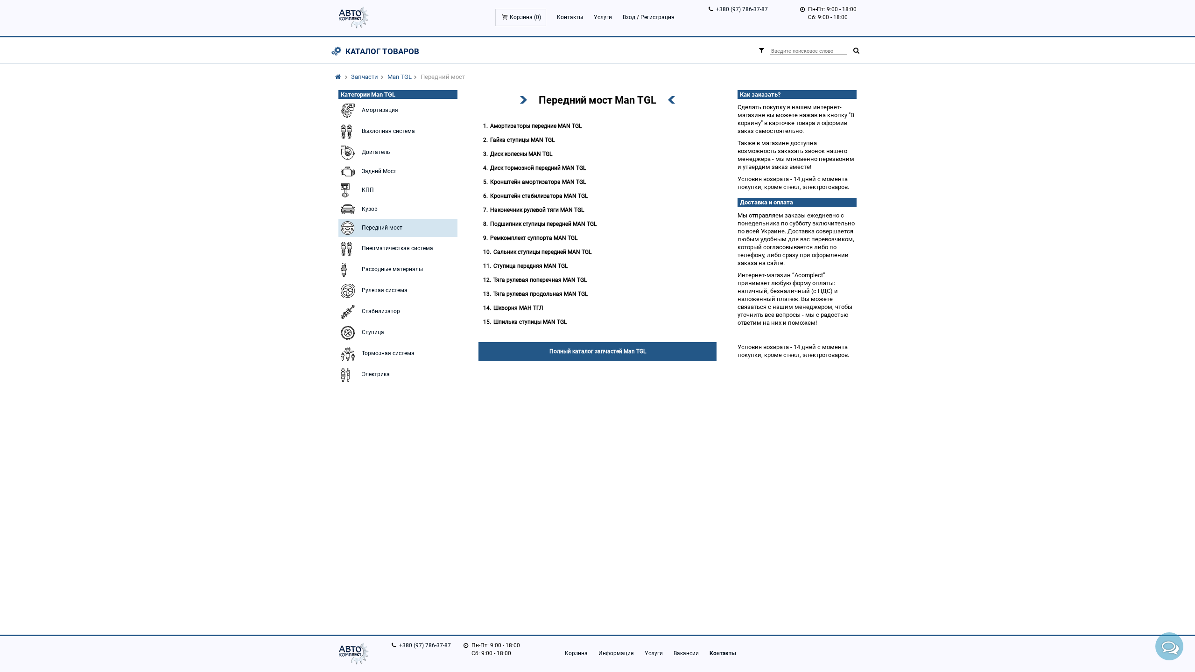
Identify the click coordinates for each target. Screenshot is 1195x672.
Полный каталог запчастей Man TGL (597, 351)
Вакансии (686, 653)
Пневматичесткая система (397, 248)
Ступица (373, 332)
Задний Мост (379, 171)
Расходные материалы (392, 269)
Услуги (603, 17)
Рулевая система (385, 290)
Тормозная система (388, 353)
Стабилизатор (381, 311)
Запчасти (364, 76)
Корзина (576, 653)
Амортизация (380, 110)
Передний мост (382, 227)
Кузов (370, 209)
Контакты (570, 17)
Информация (616, 653)
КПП (368, 190)
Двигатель (376, 152)
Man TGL (399, 76)
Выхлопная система (388, 131)
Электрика (376, 374)
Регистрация (657, 17)
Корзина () (525, 17)
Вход (629, 17)
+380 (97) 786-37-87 (742, 9)
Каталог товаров (382, 51)
